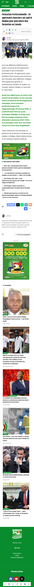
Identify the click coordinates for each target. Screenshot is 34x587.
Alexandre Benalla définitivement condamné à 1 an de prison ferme (16, 476)
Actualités (6, 10)
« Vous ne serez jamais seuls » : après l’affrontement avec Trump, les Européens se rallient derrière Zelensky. (15, 513)
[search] (25, 2)
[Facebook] (10, 578)
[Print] (9, 33)
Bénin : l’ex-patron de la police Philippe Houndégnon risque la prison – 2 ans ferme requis (16, 319)
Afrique (5, 314)
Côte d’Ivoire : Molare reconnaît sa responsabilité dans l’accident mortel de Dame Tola (16, 188)
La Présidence (12, 395)
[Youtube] (16, 578)
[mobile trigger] (3, 2)
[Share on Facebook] (6, 29)
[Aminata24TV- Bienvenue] (17, 2)
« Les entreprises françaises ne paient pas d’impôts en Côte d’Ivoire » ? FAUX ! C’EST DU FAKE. (16, 174)
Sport (5, 353)
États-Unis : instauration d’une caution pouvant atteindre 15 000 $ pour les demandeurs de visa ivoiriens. (16, 168)
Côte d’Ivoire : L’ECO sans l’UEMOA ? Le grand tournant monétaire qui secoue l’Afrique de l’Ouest (16, 438)
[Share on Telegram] (15, 29)
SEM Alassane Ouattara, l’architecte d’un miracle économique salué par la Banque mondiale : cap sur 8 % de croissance (17, 195)
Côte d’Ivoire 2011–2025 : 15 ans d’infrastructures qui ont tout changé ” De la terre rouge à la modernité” (17, 180)
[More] (12, 33)
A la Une (5, 395)
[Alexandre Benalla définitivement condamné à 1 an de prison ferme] (16, 459)
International (7, 472)
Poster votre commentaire (23, 234)
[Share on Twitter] (9, 29)
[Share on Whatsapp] (12, 29)
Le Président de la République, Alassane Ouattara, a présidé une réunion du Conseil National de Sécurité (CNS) (16, 400)
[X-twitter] (21, 578)
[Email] (6, 33)
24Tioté (9, 37)
